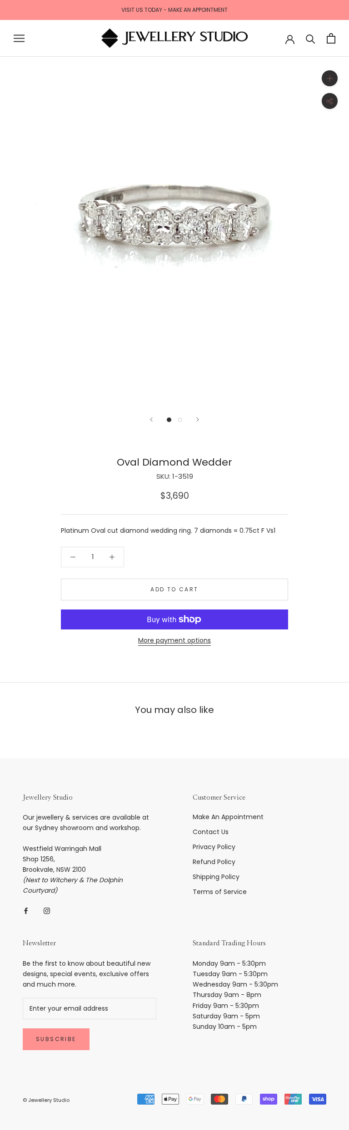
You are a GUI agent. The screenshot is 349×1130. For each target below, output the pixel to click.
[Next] (197, 420)
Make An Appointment (228, 816)
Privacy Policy (214, 846)
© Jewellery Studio (46, 1100)
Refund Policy (214, 861)
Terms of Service (220, 891)
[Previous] (151, 420)
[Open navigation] (19, 38)
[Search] (310, 38)
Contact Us (211, 831)
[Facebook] (26, 910)
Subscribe (56, 1039)
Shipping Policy (216, 876)
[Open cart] (331, 38)
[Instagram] (47, 910)
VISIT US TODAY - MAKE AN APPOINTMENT (174, 10)
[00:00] (174, 231)
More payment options (174, 640)
